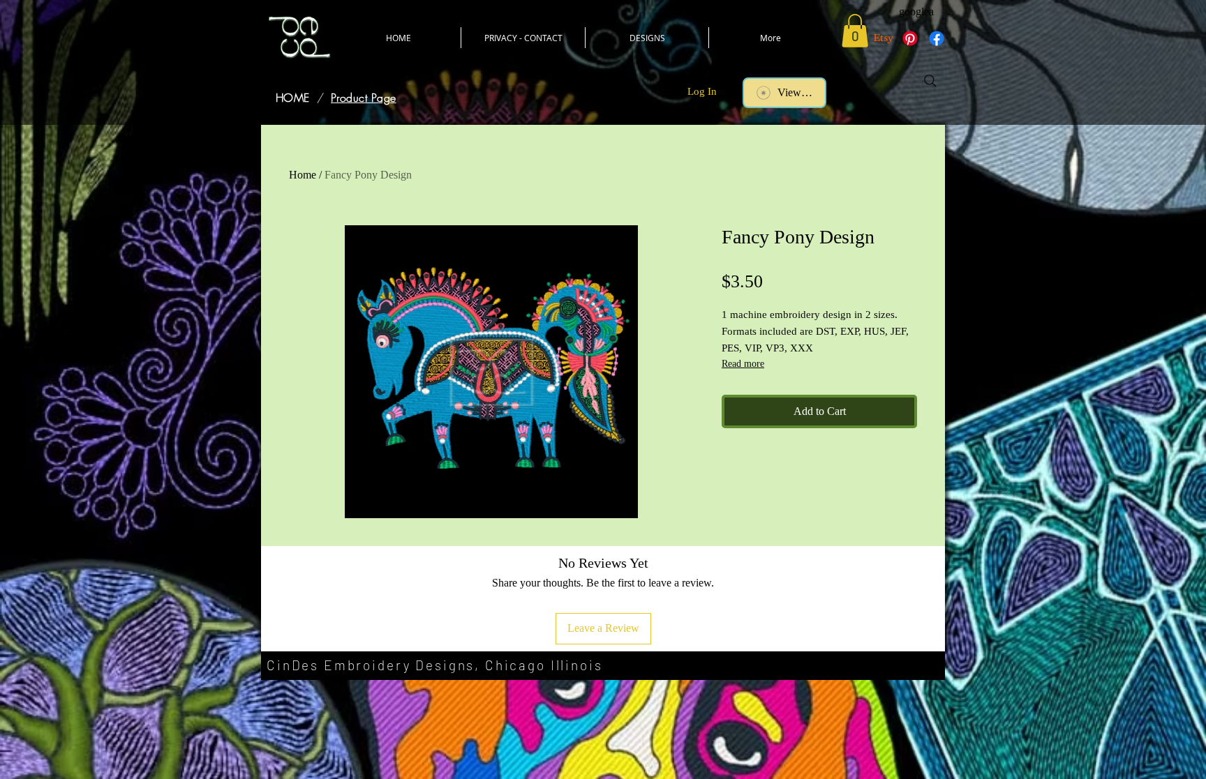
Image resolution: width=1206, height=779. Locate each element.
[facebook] (936, 38)
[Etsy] (883, 38)
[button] (855, 30)
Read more (743, 363)
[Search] (930, 81)
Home (302, 175)
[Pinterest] (910, 38)
